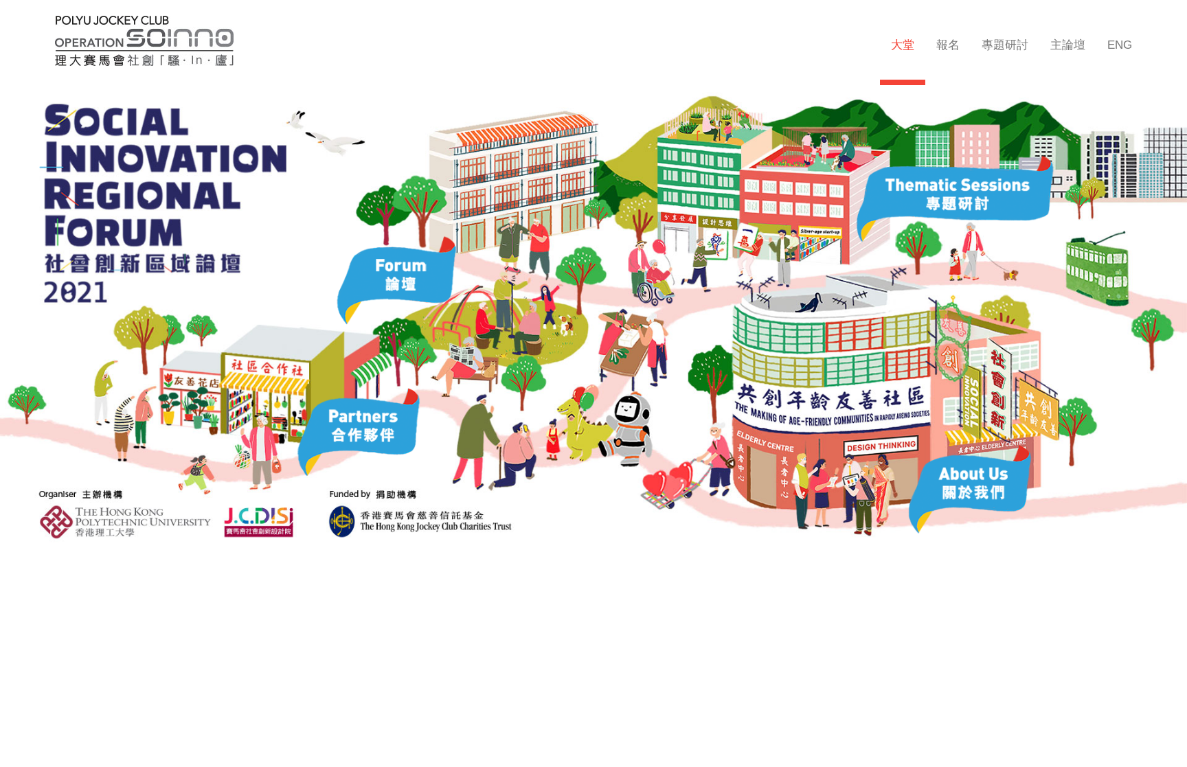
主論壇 (1067, 44)
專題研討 (1005, 44)
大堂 (902, 44)
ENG (1119, 44)
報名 (948, 44)
